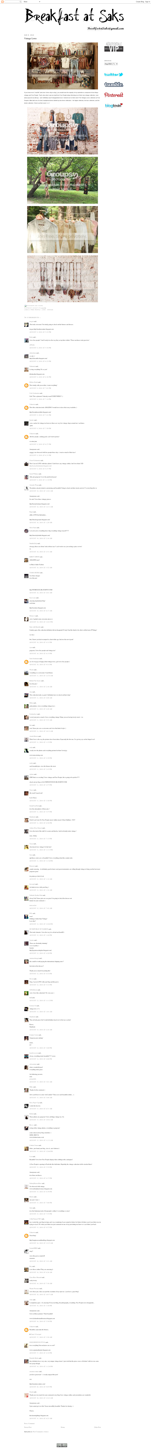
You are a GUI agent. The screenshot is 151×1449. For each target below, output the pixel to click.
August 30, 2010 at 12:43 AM (41, 1398)
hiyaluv (31, 420)
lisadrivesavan (33, 1053)
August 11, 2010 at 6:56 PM (40, 823)
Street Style (33, 527)
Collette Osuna (33, 1145)
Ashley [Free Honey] (35, 828)
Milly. (31, 1087)
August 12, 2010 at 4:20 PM (40, 953)
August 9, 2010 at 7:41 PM (40, 415)
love (44, 309)
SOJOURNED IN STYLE (37, 1342)
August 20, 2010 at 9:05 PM (40, 1387)
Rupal (31, 512)
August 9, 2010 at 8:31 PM (40, 455)
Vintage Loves (30, 38)
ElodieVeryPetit (34, 806)
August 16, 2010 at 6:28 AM (40, 1272)
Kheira (31, 1197)
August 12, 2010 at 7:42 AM (40, 908)
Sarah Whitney (34, 474)
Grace (31, 790)
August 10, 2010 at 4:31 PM (40, 642)
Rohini (31, 1114)
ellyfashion (32, 353)
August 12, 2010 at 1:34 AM (40, 890)
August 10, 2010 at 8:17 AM (40, 611)
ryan (30, 647)
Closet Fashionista (34, 460)
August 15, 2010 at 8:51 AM (40, 1109)
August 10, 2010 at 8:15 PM (40, 653)
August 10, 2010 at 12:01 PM (41, 622)
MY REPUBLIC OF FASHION (38, 929)
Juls (30, 725)
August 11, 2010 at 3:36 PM (40, 801)
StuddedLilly (33, 543)
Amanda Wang (34, 485)
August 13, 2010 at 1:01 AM (40, 1012)
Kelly (31, 337)
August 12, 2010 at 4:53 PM (40, 974)
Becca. (31, 1125)
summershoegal (34, 958)
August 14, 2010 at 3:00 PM (40, 1048)
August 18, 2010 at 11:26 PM (41, 1366)
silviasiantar (33, 1064)
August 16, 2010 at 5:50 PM (40, 1321)
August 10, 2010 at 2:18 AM (40, 538)
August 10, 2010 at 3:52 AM (40, 567)
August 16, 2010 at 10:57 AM (41, 1294)
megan (31, 321)
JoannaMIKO (33, 1248)
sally (31, 747)
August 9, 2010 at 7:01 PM (40, 388)
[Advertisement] (113, 174)
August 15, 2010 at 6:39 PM (40, 1192)
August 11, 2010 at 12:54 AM (41, 676)
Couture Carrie (33, 1035)
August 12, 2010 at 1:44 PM (40, 935)
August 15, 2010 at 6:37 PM (40, 1178)
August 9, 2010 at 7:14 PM (40, 399)
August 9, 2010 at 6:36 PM (40, 377)
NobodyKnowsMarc (35, 1183)
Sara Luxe (32, 598)
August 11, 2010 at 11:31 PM (41, 850)
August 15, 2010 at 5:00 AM (40, 1097)
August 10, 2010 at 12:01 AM (41, 491)
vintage (50, 309)
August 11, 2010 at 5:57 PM (40, 812)
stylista (31, 774)
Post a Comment (29, 1423)
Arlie (31, 1300)
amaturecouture (34, 1371)
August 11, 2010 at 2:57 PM (40, 785)
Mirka (31, 703)
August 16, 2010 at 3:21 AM (40, 1261)
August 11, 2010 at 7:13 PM (40, 839)
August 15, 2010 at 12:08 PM (41, 1151)
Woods (31, 670)
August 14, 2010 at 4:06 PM (40, 1059)
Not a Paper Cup (34, 1103)
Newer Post (27, 1427)
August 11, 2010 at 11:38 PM (41, 861)
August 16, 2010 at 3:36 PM (40, 1306)
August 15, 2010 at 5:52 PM (40, 1167)
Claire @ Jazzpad (36, 1334)
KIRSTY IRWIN (34, 557)
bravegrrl (32, 884)
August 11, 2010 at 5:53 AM (40, 720)
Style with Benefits (35, 627)
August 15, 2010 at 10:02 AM (41, 1120)
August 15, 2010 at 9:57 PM (40, 1227)
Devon (31, 979)
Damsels (32, 866)
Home (63, 1427)
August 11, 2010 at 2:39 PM (40, 758)
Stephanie (32, 817)
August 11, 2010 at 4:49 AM (40, 709)
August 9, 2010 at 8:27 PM (40, 444)
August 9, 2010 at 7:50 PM (40, 428)
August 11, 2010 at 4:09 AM (40, 698)
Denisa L (32, 616)
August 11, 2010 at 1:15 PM (40, 742)
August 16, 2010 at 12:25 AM (41, 1243)
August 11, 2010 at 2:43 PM (40, 769)
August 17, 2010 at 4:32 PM (40, 1353)
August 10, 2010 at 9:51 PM (40, 664)
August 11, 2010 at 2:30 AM (40, 687)
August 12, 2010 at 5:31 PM (40, 985)
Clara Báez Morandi (35, 1277)
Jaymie (31, 940)
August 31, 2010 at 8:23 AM (40, 1418)
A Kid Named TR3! (35, 1219)
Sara (31, 855)
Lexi (31, 1156)
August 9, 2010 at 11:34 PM (40, 480)
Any (30, 692)
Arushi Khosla (33, 736)
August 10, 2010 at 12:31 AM (41, 507)
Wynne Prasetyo (34, 1288)
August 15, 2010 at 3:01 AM (40, 1082)
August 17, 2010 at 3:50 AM (40, 1337)
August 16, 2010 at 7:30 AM (40, 1283)
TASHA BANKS (34, 573)
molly (31, 763)
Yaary (31, 844)
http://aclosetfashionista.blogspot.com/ (40, 466)
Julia (31, 1208)
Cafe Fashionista (34, 393)
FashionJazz (33, 714)
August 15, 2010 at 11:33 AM (41, 1140)
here (48, 103)
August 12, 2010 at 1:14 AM (40, 879)
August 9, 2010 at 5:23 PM (40, 332)
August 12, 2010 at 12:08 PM (41, 924)
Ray (30, 1266)
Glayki (31, 1392)
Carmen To (32, 1006)
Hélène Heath (33, 382)
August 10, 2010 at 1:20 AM (40, 522)
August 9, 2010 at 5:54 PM (40, 348)
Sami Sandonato (34, 658)
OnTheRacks (33, 990)
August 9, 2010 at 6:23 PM (40, 361)
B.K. (31, 913)
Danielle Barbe (34, 1358)
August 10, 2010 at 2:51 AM (40, 552)
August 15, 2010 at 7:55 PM (40, 1214)
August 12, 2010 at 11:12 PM (41, 1000)
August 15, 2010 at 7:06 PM (40, 1203)
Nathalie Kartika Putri (36, 895)
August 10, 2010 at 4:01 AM (40, 593)
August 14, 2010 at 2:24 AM (40, 1030)
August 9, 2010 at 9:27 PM (40, 469)
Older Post (97, 1427)
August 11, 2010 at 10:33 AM (41, 731)
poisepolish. (32, 1079)
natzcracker (32, 905)
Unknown (32, 404)
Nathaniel (32, 366)
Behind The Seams (35, 681)
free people (36, 309)
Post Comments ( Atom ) (40, 1432)
